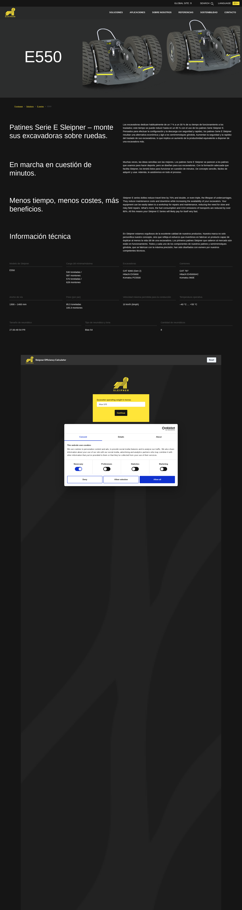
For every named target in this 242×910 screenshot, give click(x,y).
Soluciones (116, 12)
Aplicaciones (137, 12)
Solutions (30, 106)
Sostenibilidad (209, 12)
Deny (85, 479)
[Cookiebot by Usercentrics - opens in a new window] (164, 428)
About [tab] (159, 437)
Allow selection (121, 479)
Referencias (185, 12)
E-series (40, 106)
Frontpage (18, 106)
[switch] (106, 469)
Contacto (230, 12)
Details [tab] (121, 437)
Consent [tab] (83, 437)
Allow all (157, 479)
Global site (181, 3)
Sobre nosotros (162, 12)
